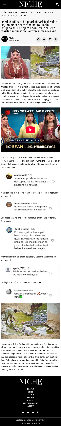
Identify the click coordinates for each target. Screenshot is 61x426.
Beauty (30, 397)
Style (30, 392)
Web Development (36, 420)
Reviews (30, 400)
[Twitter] (28, 412)
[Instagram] (38, 412)
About (31, 406)
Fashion (30, 395)
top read (23, 12)
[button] (4, 3)
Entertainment (9, 12)
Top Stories (35, 12)
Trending (48, 12)
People (30, 389)
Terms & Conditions (30, 423)
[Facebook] (23, 412)
